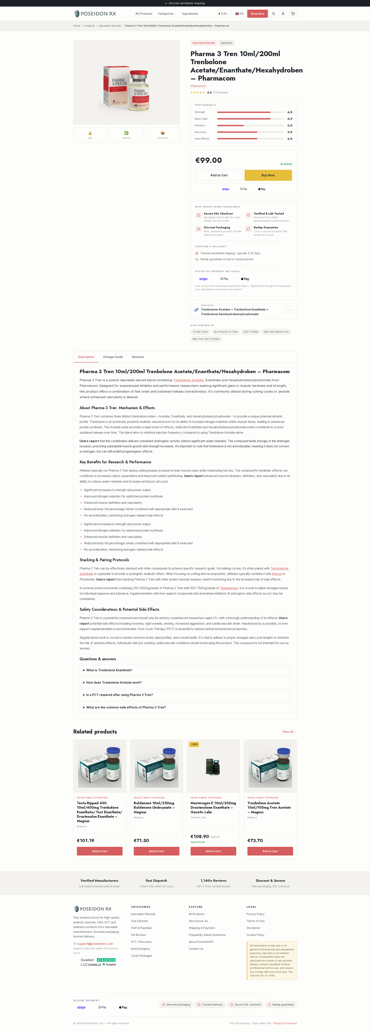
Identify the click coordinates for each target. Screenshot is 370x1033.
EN (239, 14)
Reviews (138, 356)
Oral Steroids (139, 921)
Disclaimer (253, 928)
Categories (165, 13)
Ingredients (190, 13)
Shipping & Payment (202, 928)
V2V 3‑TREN (251, 331)
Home (76, 25)
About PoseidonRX (201, 941)
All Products (143, 13)
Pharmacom (198, 86)
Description (86, 356)
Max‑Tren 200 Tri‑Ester (206, 338)
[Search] (273, 14)
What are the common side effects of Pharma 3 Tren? (126, 707)
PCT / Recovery (141, 941)
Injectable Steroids (110, 25)
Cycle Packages (141, 955)
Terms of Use (256, 921)
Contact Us (196, 948)
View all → (290, 731)
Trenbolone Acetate (188, 380)
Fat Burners (138, 934)
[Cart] (293, 14)
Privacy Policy (256, 914)
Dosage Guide (113, 356)
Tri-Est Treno (200, 331)
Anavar (277, 574)
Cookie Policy (255, 934)
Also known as (198, 921)
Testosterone (229, 588)
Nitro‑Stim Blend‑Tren (276, 331)
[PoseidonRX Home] (95, 13)
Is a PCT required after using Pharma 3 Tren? (119, 695)
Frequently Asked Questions (207, 934)
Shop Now (257, 13)
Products (89, 25)
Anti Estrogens (140, 948)
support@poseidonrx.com (95, 943)
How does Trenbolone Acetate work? (114, 682)
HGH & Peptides (141, 928)
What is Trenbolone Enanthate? (109, 670)
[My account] (283, 14)
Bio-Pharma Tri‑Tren (226, 331)
